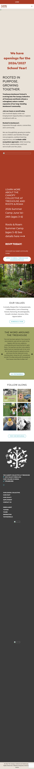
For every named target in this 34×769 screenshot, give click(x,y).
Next (32, 354)
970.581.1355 (9, 481)
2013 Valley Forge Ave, (13, 477)
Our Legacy (7, 497)
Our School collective (11, 492)
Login (17, 2)
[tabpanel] (17, 350)
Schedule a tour (17, 321)
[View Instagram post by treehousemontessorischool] (15, 400)
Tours (5, 512)
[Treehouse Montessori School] (4, 6)
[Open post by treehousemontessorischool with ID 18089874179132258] (10, 395)
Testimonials (8, 517)
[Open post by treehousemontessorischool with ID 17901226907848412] (24, 423)
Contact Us (7, 502)
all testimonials (17, 374)
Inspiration (7, 514)
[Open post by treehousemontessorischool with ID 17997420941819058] (10, 409)
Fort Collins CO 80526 (11, 479)
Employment (7, 500)
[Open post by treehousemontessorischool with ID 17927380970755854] (10, 423)
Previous (2, 354)
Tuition (5, 510)
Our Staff (6, 495)
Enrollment (7, 507)
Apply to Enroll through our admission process (17, 259)
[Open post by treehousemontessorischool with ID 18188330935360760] (24, 395)
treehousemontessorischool (10, 391)
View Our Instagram (17, 436)
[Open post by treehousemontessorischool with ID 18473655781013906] (24, 409)
